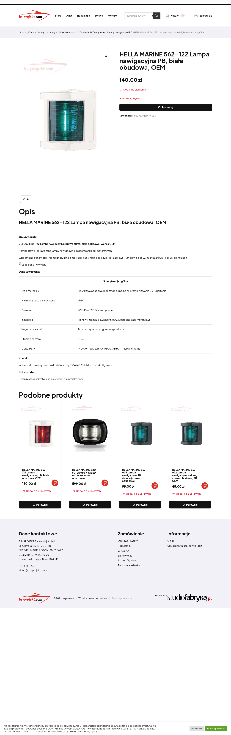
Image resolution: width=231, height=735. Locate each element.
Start (58, 15)
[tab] (26, 199)
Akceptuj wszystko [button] (216, 728)
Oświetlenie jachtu (67, 32)
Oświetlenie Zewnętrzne (92, 32)
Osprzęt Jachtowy (46, 32)
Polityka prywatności (122, 598)
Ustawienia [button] (196, 728)
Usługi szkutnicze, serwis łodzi (184, 545)
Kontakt (112, 15)
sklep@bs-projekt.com (33, 570)
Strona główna (26, 32)
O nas (69, 15)
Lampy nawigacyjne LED (119, 32)
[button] (133, 89)
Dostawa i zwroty (128, 540)
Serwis (99, 15)
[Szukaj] (156, 15)
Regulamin (83, 15)
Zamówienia (125, 555)
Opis (26, 199)
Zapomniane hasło (129, 565)
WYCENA (123, 550)
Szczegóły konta (127, 560)
